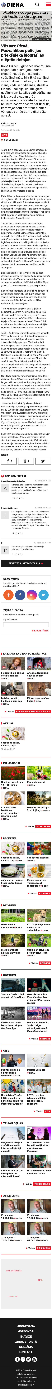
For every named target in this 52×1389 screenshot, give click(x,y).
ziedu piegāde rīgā (14, 1271)
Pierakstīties (40, 630)
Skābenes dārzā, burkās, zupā (10, 744)
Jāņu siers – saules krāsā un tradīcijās (12, 883)
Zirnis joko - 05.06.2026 (37, 1239)
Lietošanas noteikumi (26, 1374)
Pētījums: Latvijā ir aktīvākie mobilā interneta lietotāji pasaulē (11, 1147)
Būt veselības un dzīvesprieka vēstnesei (10, 1072)
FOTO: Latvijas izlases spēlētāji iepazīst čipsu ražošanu (36, 1099)
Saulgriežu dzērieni (38, 859)
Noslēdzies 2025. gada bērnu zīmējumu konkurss (12, 1099)
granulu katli (12, 1296)
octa (40, 1279)
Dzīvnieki (9, 905)
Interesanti (11, 762)
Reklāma (26, 1347)
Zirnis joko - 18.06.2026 (11, 1216)
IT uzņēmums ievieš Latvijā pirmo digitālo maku (38, 1147)
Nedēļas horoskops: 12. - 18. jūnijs (12, 785)
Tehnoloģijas (13, 1123)
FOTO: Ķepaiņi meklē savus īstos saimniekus (38, 927)
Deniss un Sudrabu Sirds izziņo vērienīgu (37, 1027)
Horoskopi (26, 1331)
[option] (26, 26)
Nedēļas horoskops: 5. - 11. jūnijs (38, 809)
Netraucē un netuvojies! (11, 926)
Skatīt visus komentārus (24, 563)
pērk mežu (24, 1272)
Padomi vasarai (36, 783)
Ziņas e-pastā (26, 1341)
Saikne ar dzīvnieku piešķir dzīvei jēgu (38, 952)
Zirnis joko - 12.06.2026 (37, 1216)
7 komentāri (11, 140)
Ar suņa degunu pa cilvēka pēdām (37, 675)
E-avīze (26, 1336)
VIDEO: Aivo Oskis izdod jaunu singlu (11, 1025)
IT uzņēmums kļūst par (39, 1172)
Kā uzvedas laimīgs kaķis (38, 699)
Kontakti (26, 1352)
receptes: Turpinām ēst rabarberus (37, 883)
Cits (4, 135)
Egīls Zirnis (8, 123)
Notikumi (9, 975)
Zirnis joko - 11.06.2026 (11, 1239)
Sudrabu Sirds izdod (13, 996)
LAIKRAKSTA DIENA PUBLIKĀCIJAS (24, 653)
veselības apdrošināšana (22, 1287)
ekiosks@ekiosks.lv (26, 1385)
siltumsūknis (35, 1299)
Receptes (9, 838)
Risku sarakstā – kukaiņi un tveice (10, 952)
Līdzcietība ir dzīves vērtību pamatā (12, 675)
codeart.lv (31, 1381)
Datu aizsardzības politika (26, 1377)
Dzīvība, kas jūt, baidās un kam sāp (11, 701)
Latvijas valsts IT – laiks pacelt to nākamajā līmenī (12, 1173)
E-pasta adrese (10, 619)
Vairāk (10, 711)
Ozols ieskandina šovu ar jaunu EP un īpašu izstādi (38, 998)
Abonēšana (26, 1326)
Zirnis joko (11, 1196)
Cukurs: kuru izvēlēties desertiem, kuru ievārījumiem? (10, 813)
